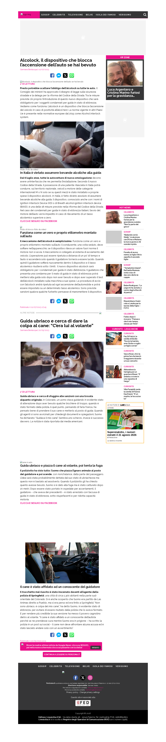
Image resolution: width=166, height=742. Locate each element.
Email (61, 366)
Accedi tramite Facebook (84, 388)
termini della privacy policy (94, 371)
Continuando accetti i (84, 371)
